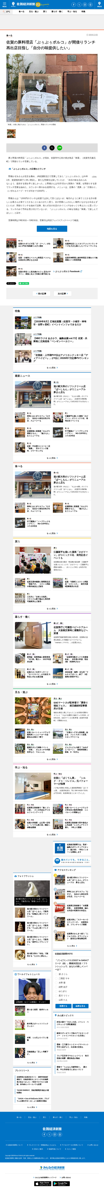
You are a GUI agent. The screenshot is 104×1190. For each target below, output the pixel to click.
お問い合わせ (93, 1145)
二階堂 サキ (64, 978)
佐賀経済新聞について (15, 1145)
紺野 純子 (63, 987)
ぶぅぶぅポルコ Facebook (67, 271)
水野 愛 (62, 982)
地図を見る (52, 228)
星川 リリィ (64, 995)
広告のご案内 (38, 1149)
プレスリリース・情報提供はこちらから (42, 1145)
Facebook (74, 5)
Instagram (85, 5)
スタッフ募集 (71, 1149)
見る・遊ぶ (34, 11)
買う (45, 11)
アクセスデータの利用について (72, 1145)
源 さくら (63, 974)
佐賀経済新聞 (23, 4)
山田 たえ (63, 1000)
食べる (21, 11)
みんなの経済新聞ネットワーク (52, 1168)
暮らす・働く (57, 11)
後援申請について (55, 1149)
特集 (83, 11)
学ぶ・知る (72, 11)
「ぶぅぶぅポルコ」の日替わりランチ (28, 169)
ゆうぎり (63, 991)
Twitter (79, 5)
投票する (63, 1006)
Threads (90, 5)
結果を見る (80, 1006)
